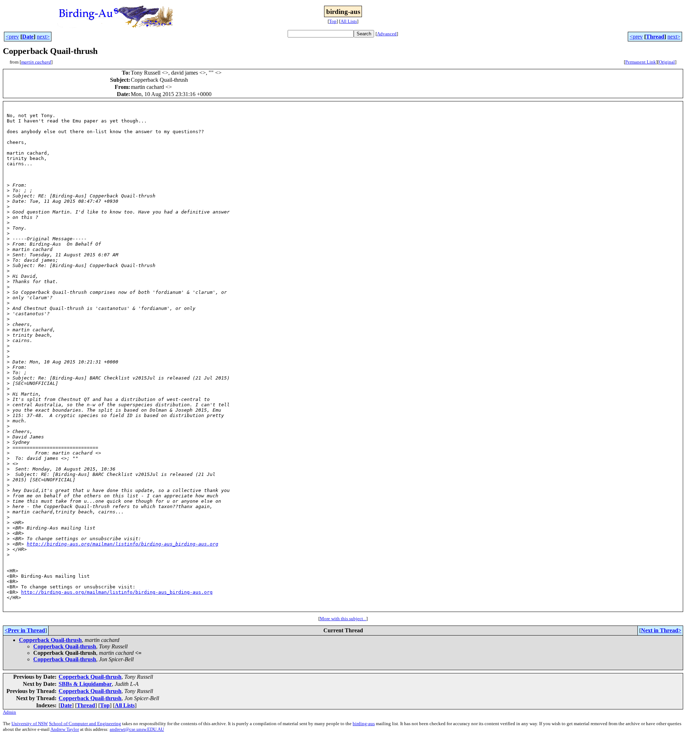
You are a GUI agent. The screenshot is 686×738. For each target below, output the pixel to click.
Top (333, 21)
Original (667, 62)
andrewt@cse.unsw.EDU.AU (137, 729)
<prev (12, 37)
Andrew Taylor (64, 729)
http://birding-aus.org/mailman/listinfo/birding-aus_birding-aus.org (122, 544)
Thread (655, 37)
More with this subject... (343, 618)
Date (28, 37)
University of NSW (29, 723)
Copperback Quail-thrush (50, 640)
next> (43, 37)
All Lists (348, 21)
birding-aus (364, 723)
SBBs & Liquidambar (85, 684)
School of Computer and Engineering (85, 723)
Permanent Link (640, 62)
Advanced (387, 33)
